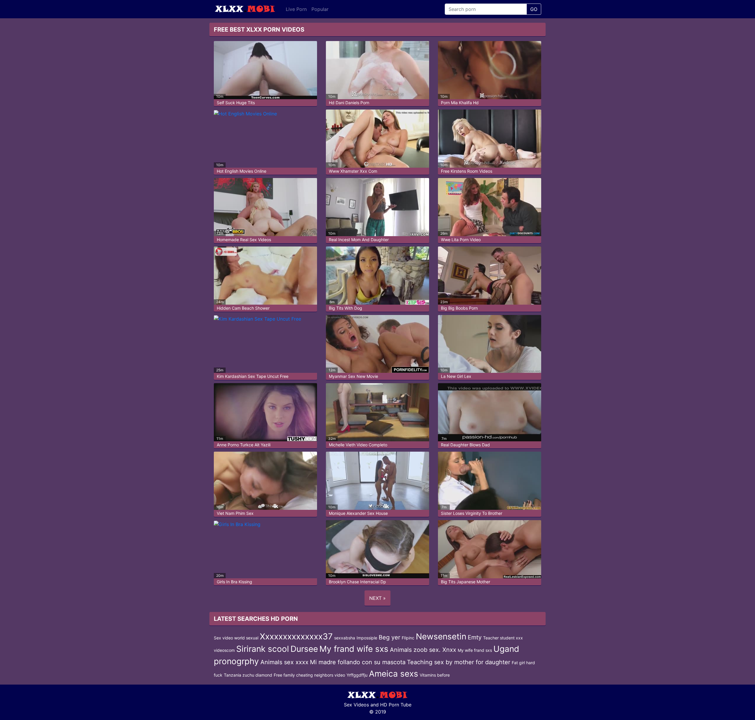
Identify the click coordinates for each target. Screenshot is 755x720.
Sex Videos (356, 705)
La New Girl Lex (456, 376)
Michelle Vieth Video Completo (358, 444)
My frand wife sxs (353, 649)
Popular (320, 9)
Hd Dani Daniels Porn (349, 102)
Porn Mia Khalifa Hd (460, 102)
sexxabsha (344, 637)
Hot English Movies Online (241, 171)
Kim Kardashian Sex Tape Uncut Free (252, 376)
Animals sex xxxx (284, 662)
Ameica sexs (393, 674)
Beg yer (389, 637)
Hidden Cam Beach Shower (243, 308)
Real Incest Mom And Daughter (359, 239)
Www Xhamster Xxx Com (353, 171)
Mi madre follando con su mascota (358, 662)
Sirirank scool (262, 649)
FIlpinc (408, 637)
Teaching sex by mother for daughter (458, 662)
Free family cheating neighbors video (309, 674)
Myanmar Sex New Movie (353, 376)
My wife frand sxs (475, 650)
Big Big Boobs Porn (459, 308)
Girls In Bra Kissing (234, 581)
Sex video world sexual (236, 637)
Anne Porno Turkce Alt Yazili (243, 444)
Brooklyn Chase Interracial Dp (357, 581)
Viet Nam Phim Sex (235, 513)
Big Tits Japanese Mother (465, 581)
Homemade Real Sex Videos (244, 239)
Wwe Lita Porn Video (461, 239)
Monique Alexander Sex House (358, 513)
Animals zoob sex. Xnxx (423, 649)
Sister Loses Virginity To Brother (471, 513)
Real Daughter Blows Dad (465, 444)
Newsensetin (441, 636)
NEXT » (377, 598)
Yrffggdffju (357, 674)
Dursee (304, 649)
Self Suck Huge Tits (236, 102)
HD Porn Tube (395, 705)
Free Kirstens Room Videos (466, 171)
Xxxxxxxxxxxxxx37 (296, 636)
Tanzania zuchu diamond (248, 674)
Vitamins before (435, 674)
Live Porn (296, 9)
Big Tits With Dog (345, 308)
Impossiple (367, 637)
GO (533, 9)
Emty (475, 637)
